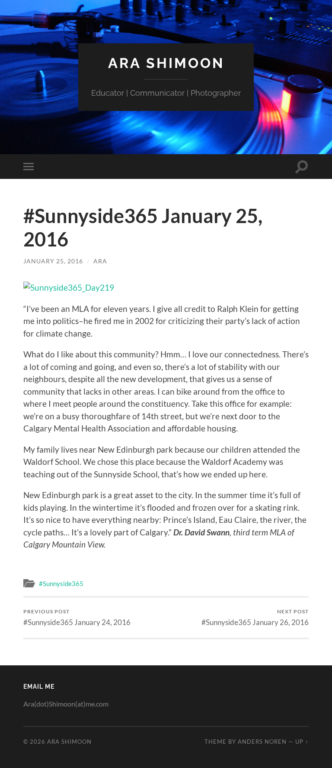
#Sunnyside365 (61, 583)
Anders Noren (262, 741)
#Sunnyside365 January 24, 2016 (77, 617)
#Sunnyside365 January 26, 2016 (255, 617)
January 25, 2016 (53, 261)
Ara (100, 261)
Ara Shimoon (166, 63)
